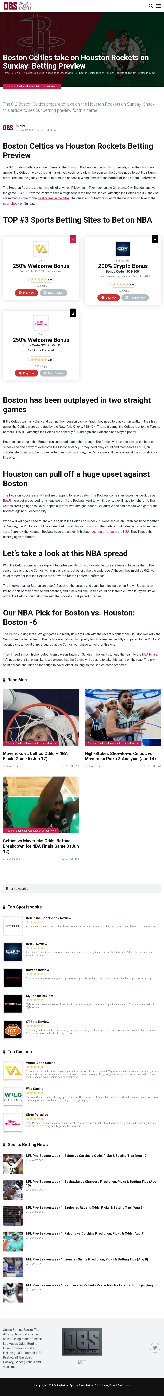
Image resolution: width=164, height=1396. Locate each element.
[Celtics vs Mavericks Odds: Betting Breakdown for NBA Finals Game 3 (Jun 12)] (41, 805)
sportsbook (11, 203)
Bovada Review (37, 970)
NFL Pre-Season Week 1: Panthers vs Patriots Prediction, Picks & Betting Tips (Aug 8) (91, 1285)
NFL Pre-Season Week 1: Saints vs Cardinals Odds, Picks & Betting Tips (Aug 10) (87, 1156)
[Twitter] (155, 1348)
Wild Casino (34, 1089)
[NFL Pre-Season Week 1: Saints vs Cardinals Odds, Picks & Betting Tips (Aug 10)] (13, 1173)
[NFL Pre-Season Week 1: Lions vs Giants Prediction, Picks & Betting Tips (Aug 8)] (13, 1276)
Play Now (28, 292)
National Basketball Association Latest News (49, 73)
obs (23, 125)
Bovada (94, 565)
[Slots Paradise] (41, 330)
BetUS (8, 500)
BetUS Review (36, 944)
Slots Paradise (37, 1115)
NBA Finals (149, 654)
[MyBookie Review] (13, 1013)
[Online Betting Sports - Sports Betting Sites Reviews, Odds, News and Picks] (17, 5)
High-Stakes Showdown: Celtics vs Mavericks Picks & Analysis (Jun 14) (120, 756)
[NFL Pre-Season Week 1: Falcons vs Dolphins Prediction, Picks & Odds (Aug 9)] (13, 1250)
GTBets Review (37, 1022)
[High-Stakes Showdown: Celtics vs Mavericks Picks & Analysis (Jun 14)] (123, 717)
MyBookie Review (39, 996)
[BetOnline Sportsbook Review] (13, 935)
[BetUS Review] (123, 256)
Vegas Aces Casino (40, 1063)
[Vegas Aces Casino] (41, 256)
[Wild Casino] (13, 1106)
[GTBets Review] (13, 1039)
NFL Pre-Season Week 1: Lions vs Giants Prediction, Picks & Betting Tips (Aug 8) (87, 1259)
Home (6, 73)
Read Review (55, 292)
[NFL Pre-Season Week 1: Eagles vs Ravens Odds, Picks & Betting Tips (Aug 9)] (13, 1224)
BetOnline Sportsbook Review (48, 918)
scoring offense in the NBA (110, 532)
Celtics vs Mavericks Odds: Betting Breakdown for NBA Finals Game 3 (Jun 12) (41, 846)
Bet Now (110, 297)
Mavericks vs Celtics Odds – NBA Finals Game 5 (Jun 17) (35, 756)
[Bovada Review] (13, 987)
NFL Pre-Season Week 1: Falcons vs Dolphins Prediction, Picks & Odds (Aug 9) (85, 1233)
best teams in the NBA (53, 198)
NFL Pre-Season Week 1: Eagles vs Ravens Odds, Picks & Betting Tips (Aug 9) (85, 1207)
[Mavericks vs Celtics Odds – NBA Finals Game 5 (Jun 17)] (41, 717)
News (17, 73)
